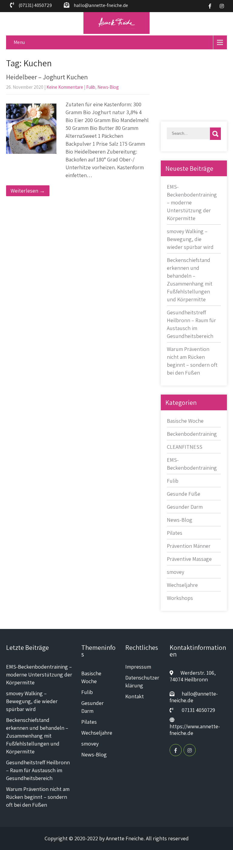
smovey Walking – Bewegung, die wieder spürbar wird (190, 239)
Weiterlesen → (28, 190)
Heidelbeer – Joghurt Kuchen (47, 77)
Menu (19, 42)
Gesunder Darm (185, 506)
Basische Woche (185, 420)
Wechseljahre (182, 584)
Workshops (180, 597)
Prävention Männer (189, 545)
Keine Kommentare (64, 87)
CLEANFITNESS (184, 446)
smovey (175, 571)
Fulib (90, 87)
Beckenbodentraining (192, 433)
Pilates (174, 532)
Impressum (138, 666)
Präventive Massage (189, 558)
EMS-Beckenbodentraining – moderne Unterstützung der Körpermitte (39, 674)
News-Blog (108, 87)
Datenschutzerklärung (142, 681)
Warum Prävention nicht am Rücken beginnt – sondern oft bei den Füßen (37, 797)
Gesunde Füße (183, 493)
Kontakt (134, 696)
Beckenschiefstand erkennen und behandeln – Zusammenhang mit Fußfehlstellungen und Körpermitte (37, 735)
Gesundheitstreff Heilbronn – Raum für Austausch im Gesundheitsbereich (38, 770)
